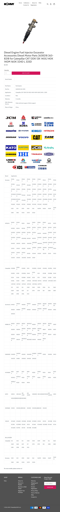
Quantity (6, 70)
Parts (5, 481)
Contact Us (34, 497)
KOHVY (9, 507)
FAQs (32, 495)
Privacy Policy (34, 490)
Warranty (33, 481)
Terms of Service (35, 493)
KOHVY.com (18, 507)
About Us (20, 481)
